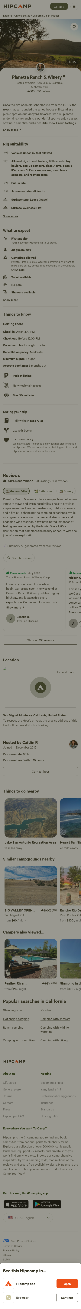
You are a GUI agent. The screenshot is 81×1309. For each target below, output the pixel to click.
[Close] (40, 654)
